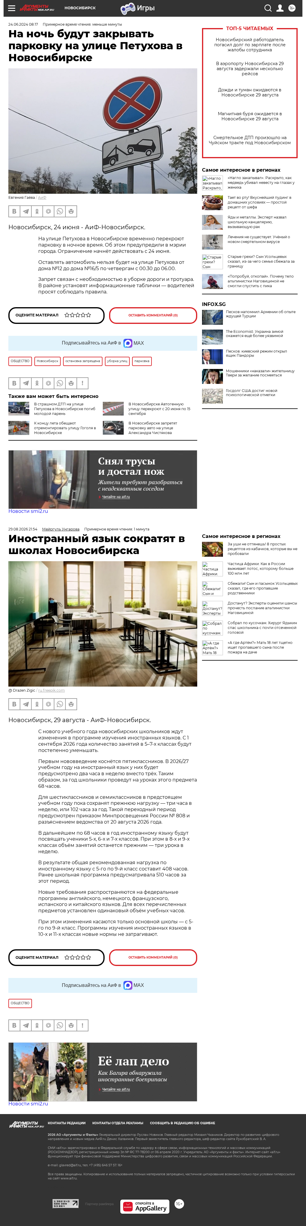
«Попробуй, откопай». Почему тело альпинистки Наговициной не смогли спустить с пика (261, 281)
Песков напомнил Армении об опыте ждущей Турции (261, 314)
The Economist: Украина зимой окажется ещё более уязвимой (254, 334)
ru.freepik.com (51, 690)
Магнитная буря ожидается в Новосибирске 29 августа (250, 116)
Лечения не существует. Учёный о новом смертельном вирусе (259, 239)
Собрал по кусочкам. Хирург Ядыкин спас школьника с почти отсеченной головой (262, 628)
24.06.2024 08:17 (23, 24)
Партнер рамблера (99, 1204)
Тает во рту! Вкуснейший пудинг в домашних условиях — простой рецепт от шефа (259, 202)
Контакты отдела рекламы (117, 1123)
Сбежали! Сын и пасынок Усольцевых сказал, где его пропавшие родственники (263, 588)
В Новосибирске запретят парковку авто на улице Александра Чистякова (152, 428)
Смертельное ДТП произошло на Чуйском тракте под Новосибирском (250, 140)
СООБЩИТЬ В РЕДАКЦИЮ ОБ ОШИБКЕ (182, 1123)
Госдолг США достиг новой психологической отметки (251, 393)
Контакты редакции (66, 1123)
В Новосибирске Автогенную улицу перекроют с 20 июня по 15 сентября (159, 409)
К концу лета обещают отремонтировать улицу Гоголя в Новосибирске (65, 428)
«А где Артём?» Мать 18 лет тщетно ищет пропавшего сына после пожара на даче (260, 647)
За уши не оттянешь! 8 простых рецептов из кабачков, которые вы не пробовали (262, 549)
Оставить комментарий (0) (153, 315)
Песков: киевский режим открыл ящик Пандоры (256, 353)
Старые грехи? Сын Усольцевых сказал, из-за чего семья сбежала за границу (261, 261)
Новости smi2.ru (28, 511)
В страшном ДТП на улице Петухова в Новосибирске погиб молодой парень (64, 409)
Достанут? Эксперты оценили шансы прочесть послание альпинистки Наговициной (262, 608)
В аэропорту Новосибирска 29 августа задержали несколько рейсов (250, 68)
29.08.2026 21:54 (22, 529)
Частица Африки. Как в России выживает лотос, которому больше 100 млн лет (260, 569)
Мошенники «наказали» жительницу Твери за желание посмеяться (260, 373)
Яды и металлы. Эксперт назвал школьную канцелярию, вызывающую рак (257, 222)
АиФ (42, 197)
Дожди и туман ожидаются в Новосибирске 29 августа (249, 92)
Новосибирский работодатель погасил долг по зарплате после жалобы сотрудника (250, 45)
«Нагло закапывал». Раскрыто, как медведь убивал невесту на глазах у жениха (261, 183)
